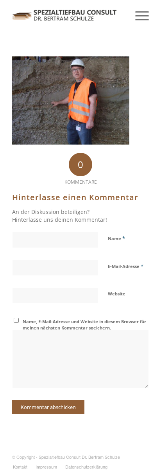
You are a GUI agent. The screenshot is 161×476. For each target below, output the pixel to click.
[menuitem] (20, 467)
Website (116, 294)
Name (116, 238)
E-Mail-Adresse (125, 266)
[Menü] (138, 15)
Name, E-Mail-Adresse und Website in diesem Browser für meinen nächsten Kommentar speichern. (84, 325)
